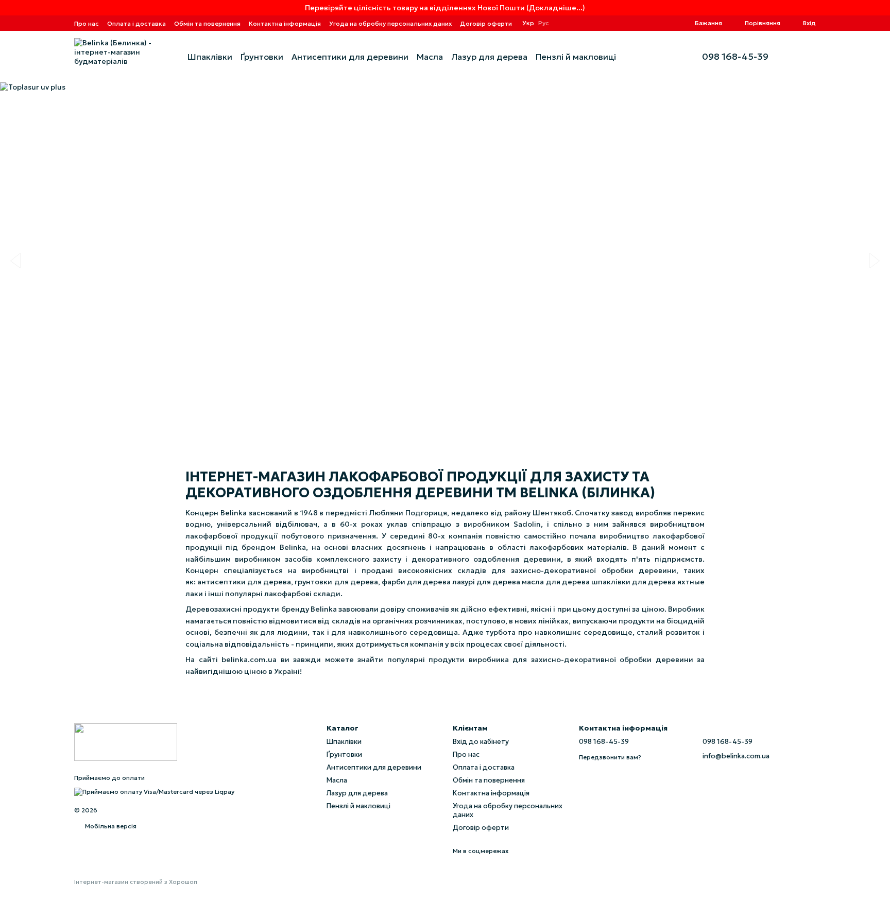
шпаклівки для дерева (633, 581)
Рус (543, 23)
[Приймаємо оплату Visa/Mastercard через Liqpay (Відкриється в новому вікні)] (154, 791)
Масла (430, 56)
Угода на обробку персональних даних (390, 23)
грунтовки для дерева (336, 581)
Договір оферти (486, 23)
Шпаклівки (209, 56)
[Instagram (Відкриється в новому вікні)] (631, 23)
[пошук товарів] (634, 56)
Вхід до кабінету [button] (481, 741)
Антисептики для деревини (350, 56)
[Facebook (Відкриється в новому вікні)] (656, 23)
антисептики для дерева (244, 581)
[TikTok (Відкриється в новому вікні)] (643, 23)
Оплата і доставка (136, 23)
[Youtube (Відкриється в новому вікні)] (668, 23)
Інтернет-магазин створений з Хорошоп (135, 881)
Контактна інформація (285, 23)
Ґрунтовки (262, 56)
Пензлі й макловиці (576, 56)
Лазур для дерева (489, 56)
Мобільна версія (109, 826)
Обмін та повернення (207, 23)
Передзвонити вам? (610, 757)
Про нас (86, 23)
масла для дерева (555, 581)
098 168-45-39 (735, 56)
